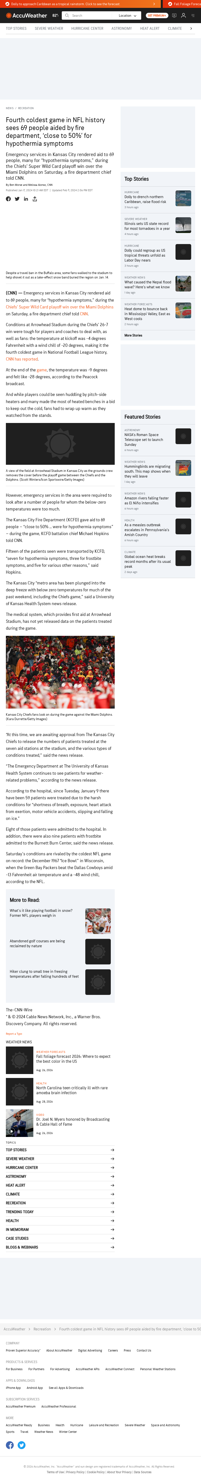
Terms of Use (55, 1472)
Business (44, 1425)
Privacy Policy (75, 1472)
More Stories (133, 335)
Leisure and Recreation (104, 1425)
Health (41, 1083)
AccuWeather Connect (119, 1369)
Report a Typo (14, 1034)
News (9, 108)
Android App (35, 1388)
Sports (10, 1432)
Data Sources (142, 1472)
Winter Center (68, 1432)
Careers (113, 1350)
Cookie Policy (96, 1472)
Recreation (26, 108)
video (40, 1115)
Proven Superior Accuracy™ (23, 1350)
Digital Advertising (90, 1350)
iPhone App (13, 1388)
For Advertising (60, 1369)
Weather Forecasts (50, 1052)
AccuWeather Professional (58, 1407)
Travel (24, 1432)
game (42, 370)
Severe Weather (135, 1425)
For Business (14, 1369)
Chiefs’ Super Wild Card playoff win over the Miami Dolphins (59, 307)
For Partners (36, 1369)
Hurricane (76, 1425)
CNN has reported (22, 359)
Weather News (43, 1432)
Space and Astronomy (165, 1425)
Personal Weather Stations (158, 1369)
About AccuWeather (59, 1350)
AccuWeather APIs (88, 1369)
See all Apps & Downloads (66, 1388)
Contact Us (144, 1350)
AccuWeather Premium (21, 1407)
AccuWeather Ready (19, 1425)
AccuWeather (14, 1329)
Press (127, 1350)
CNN (84, 314)
